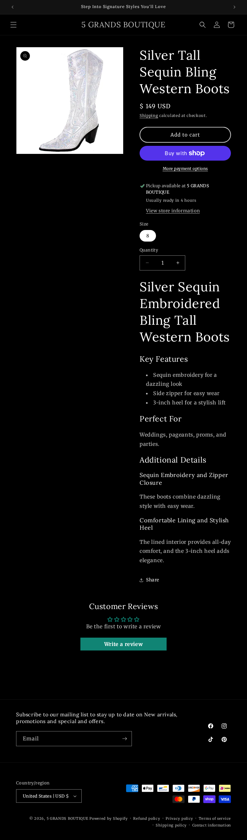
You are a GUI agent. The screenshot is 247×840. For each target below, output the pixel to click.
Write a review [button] (123, 644)
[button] (13, 25)
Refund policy (146, 818)
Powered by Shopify (108, 818)
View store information (173, 211)
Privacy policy (179, 818)
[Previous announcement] (12, 7)
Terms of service (215, 818)
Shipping (149, 115)
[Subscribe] (124, 738)
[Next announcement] (234, 7)
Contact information (211, 825)
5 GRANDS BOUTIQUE (67, 818)
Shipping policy (171, 825)
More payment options (185, 168)
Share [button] (152, 580)
